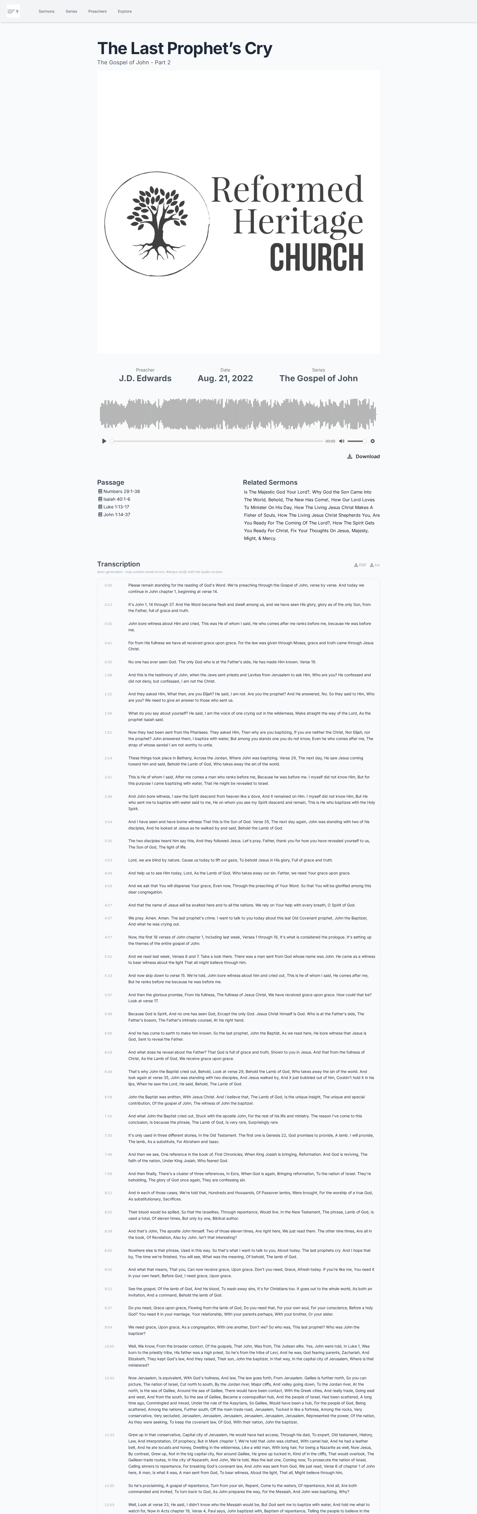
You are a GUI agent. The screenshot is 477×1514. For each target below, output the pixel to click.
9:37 (108, 1308)
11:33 (109, 1435)
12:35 (109, 1486)
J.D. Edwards (145, 378)
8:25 (108, 1212)
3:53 (108, 860)
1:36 (108, 713)
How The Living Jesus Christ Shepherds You (324, 515)
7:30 (108, 1135)
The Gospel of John (318, 378)
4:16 (108, 886)
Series (71, 11)
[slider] (217, 441)
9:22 (108, 1289)
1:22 (108, 694)
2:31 (108, 777)
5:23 (108, 976)
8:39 (108, 1231)
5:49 (108, 1014)
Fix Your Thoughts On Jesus (320, 530)
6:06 (108, 1033)
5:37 (108, 995)
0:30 (108, 624)
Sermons (47, 11)
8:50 (108, 1250)
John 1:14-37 (117, 514)
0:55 (108, 662)
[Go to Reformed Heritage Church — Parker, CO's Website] (13, 11)
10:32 (109, 1378)
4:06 (108, 873)
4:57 (108, 937)
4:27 (108, 905)
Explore (125, 11)
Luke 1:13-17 (116, 507)
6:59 (108, 1097)
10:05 (109, 1346)
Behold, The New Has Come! (298, 499)
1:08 (108, 675)
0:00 (108, 585)
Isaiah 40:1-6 (117, 499)
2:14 (108, 758)
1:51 (108, 732)
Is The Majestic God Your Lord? (276, 492)
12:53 (109, 1505)
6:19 (108, 1052)
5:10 (108, 956)
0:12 (108, 605)
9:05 (108, 1270)
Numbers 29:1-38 (122, 491)
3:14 (108, 822)
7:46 (108, 1154)
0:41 (108, 643)
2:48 (108, 796)
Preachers (97, 11)
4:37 (108, 918)
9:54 (108, 1327)
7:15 (108, 1116)
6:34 (108, 1072)
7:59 (108, 1174)
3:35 (108, 841)
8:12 (108, 1193)
